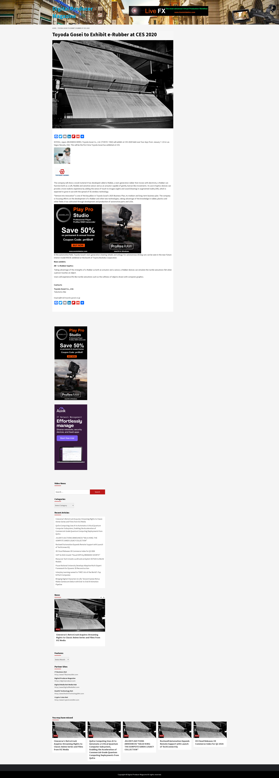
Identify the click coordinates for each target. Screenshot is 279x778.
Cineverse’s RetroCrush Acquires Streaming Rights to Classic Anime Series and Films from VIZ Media (79, 520)
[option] (79, 623)
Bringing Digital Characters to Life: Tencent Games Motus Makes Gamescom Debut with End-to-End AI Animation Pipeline (78, 582)
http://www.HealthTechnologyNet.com (69, 693)
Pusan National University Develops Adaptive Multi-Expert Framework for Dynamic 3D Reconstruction (78, 567)
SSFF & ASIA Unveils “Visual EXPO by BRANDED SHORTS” (78, 555)
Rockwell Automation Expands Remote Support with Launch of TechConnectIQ (79, 546)
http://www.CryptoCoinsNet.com (66, 700)
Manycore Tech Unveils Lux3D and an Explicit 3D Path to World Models (80, 560)
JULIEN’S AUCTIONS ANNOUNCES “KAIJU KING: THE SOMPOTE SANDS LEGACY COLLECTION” (76, 539)
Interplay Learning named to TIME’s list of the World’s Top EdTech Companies (78, 573)
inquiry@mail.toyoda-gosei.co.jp (67, 297)
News (58, 629)
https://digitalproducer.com (64, 681)
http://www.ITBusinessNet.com (66, 674)
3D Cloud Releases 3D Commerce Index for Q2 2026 (75, 551)
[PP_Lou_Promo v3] (97, 228)
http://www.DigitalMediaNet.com (66, 687)
